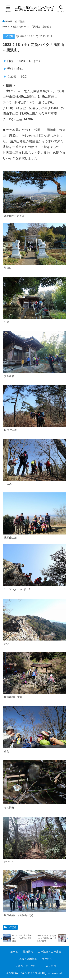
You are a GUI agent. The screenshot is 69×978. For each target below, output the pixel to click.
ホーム (14, 951)
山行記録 (20, 21)
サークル (47, 958)
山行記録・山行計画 (49, 951)
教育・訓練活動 (28, 958)
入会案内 (51, 966)
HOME (8, 21)
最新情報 (28, 951)
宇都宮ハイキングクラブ (23, 973)
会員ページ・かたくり (28, 966)
